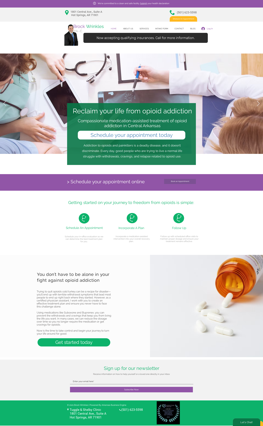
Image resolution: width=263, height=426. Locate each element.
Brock (88, 26)
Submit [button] (143, 3)
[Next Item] (258, 103)
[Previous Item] (4, 103)
